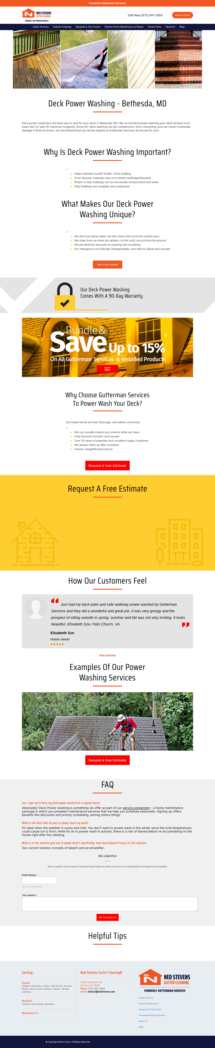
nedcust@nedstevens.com (101, 992)
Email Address (29, 875)
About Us (170, 27)
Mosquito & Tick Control (88, 27)
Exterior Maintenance (149, 1003)
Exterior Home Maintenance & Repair (124, 27)
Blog (182, 27)
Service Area (154, 27)
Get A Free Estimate (107, 264)
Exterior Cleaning (62, 27)
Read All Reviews (107, 655)
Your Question (29, 895)
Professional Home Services (152, 1015)
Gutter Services (41, 27)
